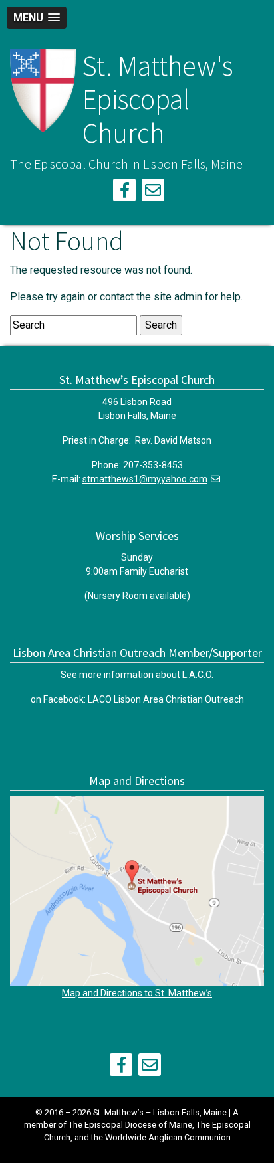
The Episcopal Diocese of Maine (130, 1125)
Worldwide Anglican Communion (168, 1137)
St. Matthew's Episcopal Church (157, 99)
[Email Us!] (153, 192)
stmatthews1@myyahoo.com (144, 479)
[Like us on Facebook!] (124, 192)
